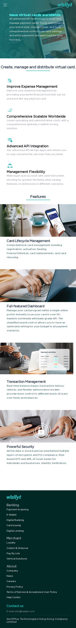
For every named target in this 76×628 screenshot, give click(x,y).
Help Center (13, 597)
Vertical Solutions (16, 559)
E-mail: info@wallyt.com (20, 611)
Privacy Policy (14, 587)
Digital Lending (15, 531)
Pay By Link (13, 553)
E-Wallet (11, 515)
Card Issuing (13, 525)
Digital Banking (15, 520)
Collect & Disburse (17, 548)
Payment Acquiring (17, 509)
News (9, 576)
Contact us (15, 606)
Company (12, 571)
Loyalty (10, 543)
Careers (11, 581)
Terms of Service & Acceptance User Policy (31, 592)
